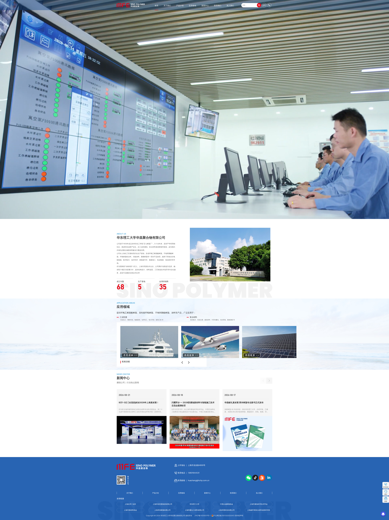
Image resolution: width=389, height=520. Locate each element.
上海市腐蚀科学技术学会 (259, 504)
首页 (156, 5)
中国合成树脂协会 (226, 504)
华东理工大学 (194, 504)
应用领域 (192, 5)
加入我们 (230, 5)
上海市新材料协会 (130, 510)
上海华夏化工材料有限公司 (194, 510)
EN (264, 5)
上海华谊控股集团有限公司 (162, 504)
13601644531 (193, 473)
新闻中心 (205, 5)
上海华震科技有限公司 (226, 510)
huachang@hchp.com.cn (198, 480)
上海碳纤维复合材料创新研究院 (258, 510)
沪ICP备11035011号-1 (202, 516)
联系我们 (217, 5)
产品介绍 (180, 5)
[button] (182, 362)
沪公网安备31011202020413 (224, 516)
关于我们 (167, 5)
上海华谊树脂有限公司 (162, 510)
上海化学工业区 (130, 504)
